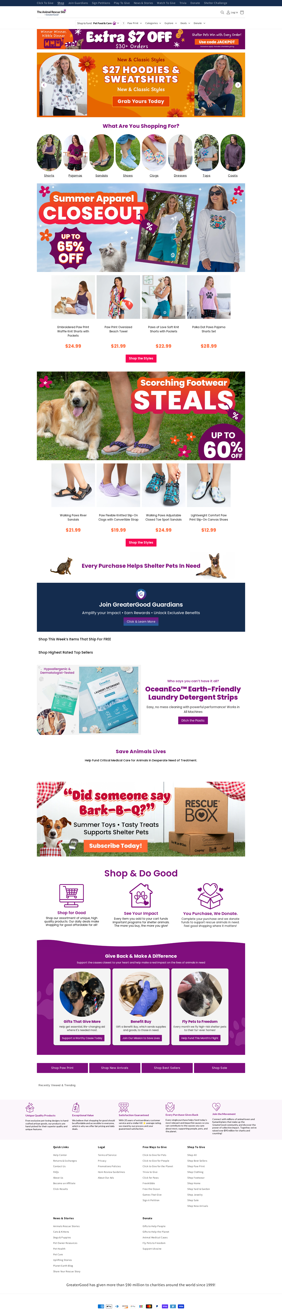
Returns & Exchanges (65, 1160)
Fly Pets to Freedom (154, 1243)
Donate (195, 3)
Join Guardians (78, 3)
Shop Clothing (195, 1172)
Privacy (102, 1160)
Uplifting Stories (62, 1259)
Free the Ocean (151, 1188)
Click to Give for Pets (154, 1155)
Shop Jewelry (195, 1194)
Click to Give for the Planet (158, 1166)
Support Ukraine (152, 1248)
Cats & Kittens (61, 1231)
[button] (222, 12)
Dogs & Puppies (62, 1237)
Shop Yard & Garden (198, 1188)
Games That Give (152, 1194)
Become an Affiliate (64, 1183)
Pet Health (59, 1248)
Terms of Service (107, 1155)
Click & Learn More (141, 621)
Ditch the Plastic (193, 720)
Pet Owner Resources (65, 1243)
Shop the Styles (141, 358)
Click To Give (45, 3)
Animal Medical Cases (155, 1237)
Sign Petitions (101, 3)
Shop (60, 3)
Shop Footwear (196, 1177)
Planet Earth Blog (63, 1265)
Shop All (192, 1155)
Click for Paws (150, 1177)
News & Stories (143, 3)
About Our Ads (106, 1177)
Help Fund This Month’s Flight (199, 1038)
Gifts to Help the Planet (156, 1231)
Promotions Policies (109, 1166)
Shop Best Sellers (167, 1068)
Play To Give (122, 3)
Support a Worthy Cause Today (82, 1038)
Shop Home (194, 1183)
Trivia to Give (150, 1172)
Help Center (60, 1155)
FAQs (56, 1172)
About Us (58, 1177)
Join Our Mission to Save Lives (141, 1038)
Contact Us (59, 1166)
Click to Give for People (156, 1160)
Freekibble (149, 1183)
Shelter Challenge (215, 3)
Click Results (60, 1188)
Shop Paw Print (62, 1068)
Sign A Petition (151, 1200)
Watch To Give (166, 3)
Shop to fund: (94, 23)
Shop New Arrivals (114, 1068)
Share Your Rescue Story (66, 1271)
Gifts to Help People (154, 1226)
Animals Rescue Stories (66, 1226)
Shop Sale (219, 1068)
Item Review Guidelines (111, 1172)
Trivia (183, 3)
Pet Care (58, 1254)
